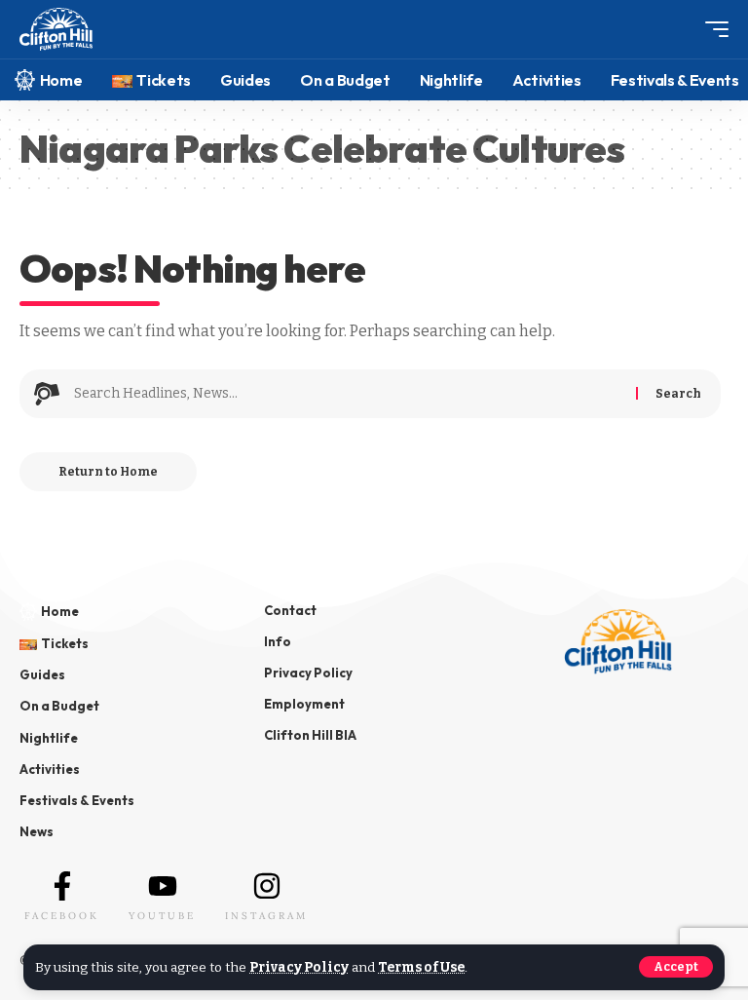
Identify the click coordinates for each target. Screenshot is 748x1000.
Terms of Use (421, 967)
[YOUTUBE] (162, 886)
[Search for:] (347, 393)
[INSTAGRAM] (266, 886)
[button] (676, 967)
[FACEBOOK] (62, 886)
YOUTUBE (162, 915)
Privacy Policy (299, 967)
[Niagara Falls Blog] (56, 30)
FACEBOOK (61, 915)
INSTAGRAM (266, 915)
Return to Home (108, 472)
